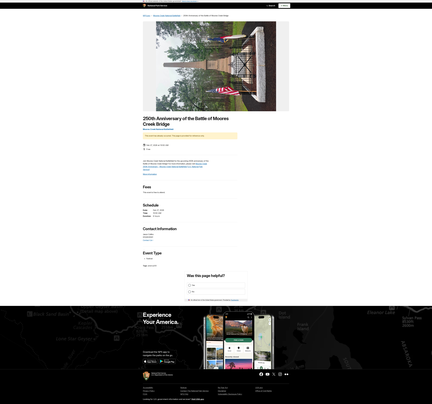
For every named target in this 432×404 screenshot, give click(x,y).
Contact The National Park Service (194, 391)
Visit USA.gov (197, 399)
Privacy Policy (149, 391)
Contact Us (147, 240)
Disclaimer (222, 391)
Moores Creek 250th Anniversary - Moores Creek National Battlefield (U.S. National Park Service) (175, 167)
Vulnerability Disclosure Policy (230, 394)
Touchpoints (234, 300)
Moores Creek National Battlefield (158, 129)
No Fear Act (223, 387)
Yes (193, 285)
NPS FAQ (184, 394)
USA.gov (259, 387)
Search (271, 5)
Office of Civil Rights (263, 391)
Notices (183, 387)
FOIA (145, 394)
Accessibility (148, 387)
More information (150, 174)
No (193, 291)
